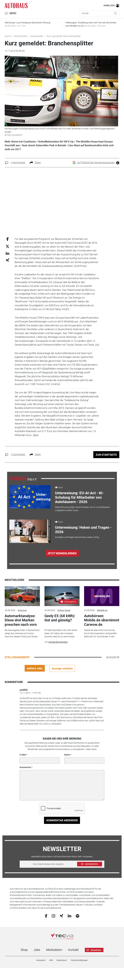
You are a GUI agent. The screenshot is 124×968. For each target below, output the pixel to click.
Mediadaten (54, 950)
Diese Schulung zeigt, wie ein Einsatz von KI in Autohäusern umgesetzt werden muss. (82, 509)
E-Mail (23, 754)
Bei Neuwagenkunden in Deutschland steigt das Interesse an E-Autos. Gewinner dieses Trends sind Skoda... (22, 633)
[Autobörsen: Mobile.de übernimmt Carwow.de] (101, 596)
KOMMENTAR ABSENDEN (62, 820)
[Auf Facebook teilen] (7, 239)
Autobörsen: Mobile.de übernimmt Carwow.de (101, 620)
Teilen (37, 162)
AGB (51, 960)
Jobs (37, 950)
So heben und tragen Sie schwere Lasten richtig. (77, 537)
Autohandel (37, 36)
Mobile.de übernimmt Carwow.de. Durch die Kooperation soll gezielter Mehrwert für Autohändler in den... (100, 633)
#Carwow (22, 610)
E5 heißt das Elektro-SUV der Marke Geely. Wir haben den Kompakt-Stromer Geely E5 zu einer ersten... (60, 633)
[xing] (61, 915)
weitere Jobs (34, 668)
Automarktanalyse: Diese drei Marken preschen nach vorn (21, 620)
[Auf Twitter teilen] (7, 246)
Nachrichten (20, 36)
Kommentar (25, 767)
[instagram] (53, 915)
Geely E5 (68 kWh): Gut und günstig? (59, 618)
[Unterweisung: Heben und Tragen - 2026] (30, 531)
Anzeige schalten (62, 668)
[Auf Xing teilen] (7, 260)
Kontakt (73, 950)
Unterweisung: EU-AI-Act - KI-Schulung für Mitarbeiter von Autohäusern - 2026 (79, 497)
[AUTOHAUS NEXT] (23, 478)
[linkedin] (69, 915)
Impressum (41, 960)
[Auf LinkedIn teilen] (7, 253)
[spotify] (77, 915)
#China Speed (63, 610)
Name (67, 754)
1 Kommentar (17, 162)
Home (8, 36)
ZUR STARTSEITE (106, 454)
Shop (24, 950)
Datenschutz (62, 960)
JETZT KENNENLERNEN (62, 553)
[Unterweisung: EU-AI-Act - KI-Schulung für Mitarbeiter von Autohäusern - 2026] (30, 496)
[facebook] (46, 915)
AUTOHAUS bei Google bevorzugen (96, 162)
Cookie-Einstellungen (79, 960)
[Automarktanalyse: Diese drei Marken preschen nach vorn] (22, 596)
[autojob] (112, 657)
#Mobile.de (102, 610)
